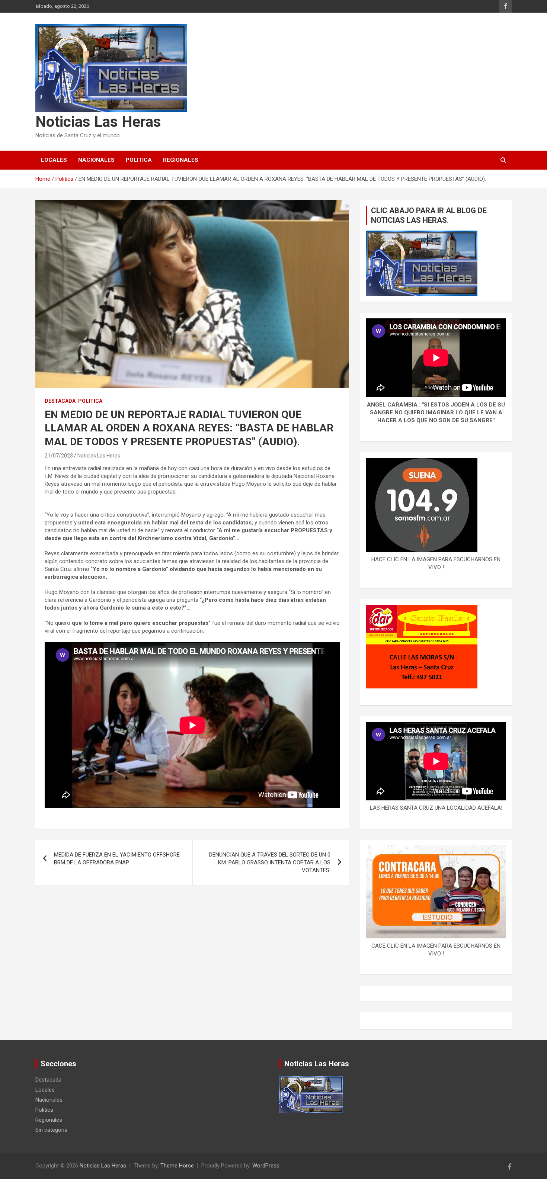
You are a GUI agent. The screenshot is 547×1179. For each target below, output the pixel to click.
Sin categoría (51, 1130)
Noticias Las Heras (98, 122)
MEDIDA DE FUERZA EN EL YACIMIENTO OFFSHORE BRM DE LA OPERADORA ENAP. (117, 858)
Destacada (60, 401)
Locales (54, 160)
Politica (139, 160)
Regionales (180, 160)
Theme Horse (177, 1165)
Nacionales (96, 160)
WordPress (265, 1165)
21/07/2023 (59, 456)
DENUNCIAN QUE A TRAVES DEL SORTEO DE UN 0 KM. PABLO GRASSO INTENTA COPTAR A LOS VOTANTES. (269, 862)
